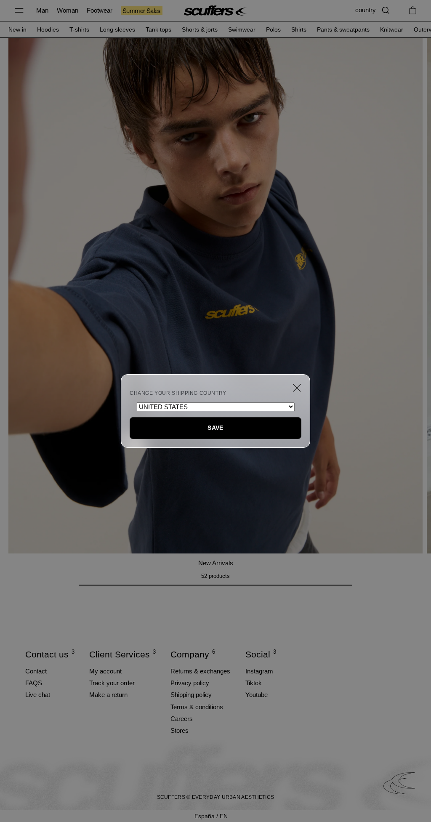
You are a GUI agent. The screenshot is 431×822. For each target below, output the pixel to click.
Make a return (108, 694)
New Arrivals (215, 563)
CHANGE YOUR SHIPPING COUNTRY (178, 393)
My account (105, 671)
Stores (179, 730)
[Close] (297, 388)
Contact (36, 671)
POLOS (273, 29)
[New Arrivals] (215, 294)
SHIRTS (298, 29)
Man (42, 10)
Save (215, 427)
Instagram (259, 671)
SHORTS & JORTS (200, 29)
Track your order (112, 682)
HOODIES (48, 29)
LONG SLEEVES (117, 29)
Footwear (99, 10)
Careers (181, 718)
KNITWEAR (391, 29)
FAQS (33, 682)
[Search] (385, 10)
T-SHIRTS (79, 29)
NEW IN (17, 29)
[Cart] (412, 10)
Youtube (256, 694)
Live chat (37, 694)
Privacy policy (189, 682)
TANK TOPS (158, 29)
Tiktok (253, 682)
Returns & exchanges (200, 671)
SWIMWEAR (241, 29)
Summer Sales (141, 10)
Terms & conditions (196, 706)
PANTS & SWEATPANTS (343, 29)
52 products (215, 576)
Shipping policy (191, 694)
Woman (67, 10)
